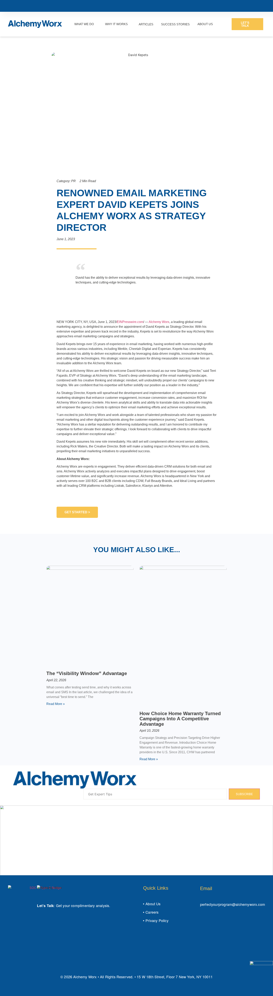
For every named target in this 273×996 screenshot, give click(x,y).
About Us (152, 903)
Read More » (55, 704)
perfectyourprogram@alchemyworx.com (232, 904)
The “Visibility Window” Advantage (86, 673)
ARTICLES (146, 24)
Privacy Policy (156, 920)
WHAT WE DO (84, 24)
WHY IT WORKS (116, 24)
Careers (151, 912)
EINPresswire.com (130, 322)
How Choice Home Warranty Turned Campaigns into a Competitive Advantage (180, 719)
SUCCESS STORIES (175, 24)
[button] (54, 265)
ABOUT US (205, 24)
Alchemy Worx (159, 322)
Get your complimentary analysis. (83, 905)
